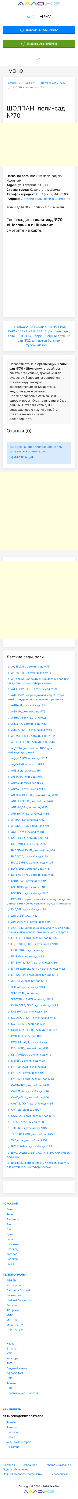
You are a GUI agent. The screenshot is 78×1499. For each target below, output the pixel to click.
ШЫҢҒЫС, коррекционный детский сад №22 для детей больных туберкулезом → (43, 340)
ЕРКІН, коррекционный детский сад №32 (37, 968)
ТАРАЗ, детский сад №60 (27, 1122)
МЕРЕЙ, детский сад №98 (27, 1060)
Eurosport (13, 1305)
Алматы (12, 1427)
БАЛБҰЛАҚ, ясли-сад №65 (28, 844)
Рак (9, 1224)
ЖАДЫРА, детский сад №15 (28, 980)
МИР (10, 1315)
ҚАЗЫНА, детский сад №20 (28, 1011)
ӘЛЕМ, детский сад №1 (25, 770)
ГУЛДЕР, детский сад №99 (28, 909)
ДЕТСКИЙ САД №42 (23, 915)
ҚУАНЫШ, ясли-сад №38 (26, 1036)
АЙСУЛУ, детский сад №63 (28, 723)
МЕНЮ (16, 71)
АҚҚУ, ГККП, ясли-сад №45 (28, 758)
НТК (9, 1378)
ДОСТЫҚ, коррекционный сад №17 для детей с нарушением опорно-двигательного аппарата (39, 930)
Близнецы (13, 1219)
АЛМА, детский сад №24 (26, 782)
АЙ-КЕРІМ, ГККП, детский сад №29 (33, 689)
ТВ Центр (13, 1310)
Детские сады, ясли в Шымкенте (45, 199)
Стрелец (12, 1249)
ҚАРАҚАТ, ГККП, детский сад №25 (33, 1017)
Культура (12, 1358)
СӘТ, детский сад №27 (25, 1109)
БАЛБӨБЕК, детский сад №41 (29, 838)
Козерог (12, 1254)
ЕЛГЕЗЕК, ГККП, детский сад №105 (33, 938)
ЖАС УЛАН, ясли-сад (24, 993)
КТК (9, 1353)
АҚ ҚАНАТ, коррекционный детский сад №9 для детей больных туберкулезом (38, 681)
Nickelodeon (14, 1295)
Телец (10, 1214)
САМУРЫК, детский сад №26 (29, 1091)
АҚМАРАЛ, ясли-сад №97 (27, 764)
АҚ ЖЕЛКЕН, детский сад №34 (30, 672)
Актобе (11, 1422)
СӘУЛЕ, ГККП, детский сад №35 (31, 1103)
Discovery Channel (18, 1290)
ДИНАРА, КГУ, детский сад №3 (30, 921)
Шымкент (13, 1447)
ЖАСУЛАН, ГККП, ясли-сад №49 (31, 999)
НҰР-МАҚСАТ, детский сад (28, 1066)
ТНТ (9, 1363)
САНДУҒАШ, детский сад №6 (29, 1097)
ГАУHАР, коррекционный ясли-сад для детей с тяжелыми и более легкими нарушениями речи (39, 901)
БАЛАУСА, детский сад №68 (29, 856)
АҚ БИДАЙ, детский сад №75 (30, 666)
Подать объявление (42, 43)
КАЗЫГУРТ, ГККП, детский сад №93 (34, 1005)
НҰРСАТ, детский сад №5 (27, 1072)
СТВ (9, 1388)
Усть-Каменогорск (19, 1442)
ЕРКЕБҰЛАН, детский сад (27, 950)
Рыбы (10, 1263)
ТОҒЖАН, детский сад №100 (29, 1128)
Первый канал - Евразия (22, 1393)
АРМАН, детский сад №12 (27, 819)
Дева (10, 1234)
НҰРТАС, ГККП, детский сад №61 (32, 1078)
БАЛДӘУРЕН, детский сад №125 (31, 862)
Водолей (12, 1259)
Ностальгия (14, 1285)
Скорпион (13, 1244)
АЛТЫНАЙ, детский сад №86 (29, 813)
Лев (9, 1229)
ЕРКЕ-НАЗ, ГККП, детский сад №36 (33, 962)
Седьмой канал (17, 1368)
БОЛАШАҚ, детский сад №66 (29, 881)
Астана (11, 1383)
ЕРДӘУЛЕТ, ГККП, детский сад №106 (34, 944)
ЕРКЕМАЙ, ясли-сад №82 (27, 956)
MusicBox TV (15, 1325)
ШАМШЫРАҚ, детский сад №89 (31, 1146)
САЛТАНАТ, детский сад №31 (29, 1085)
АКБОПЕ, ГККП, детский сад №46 (32, 741)
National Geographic (19, 1300)
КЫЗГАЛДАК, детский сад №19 (30, 1054)
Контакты (9, 1464)
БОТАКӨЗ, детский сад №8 (28, 887)
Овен (10, 1209)
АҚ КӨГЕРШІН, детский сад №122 (32, 735)
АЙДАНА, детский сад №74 (28, 705)
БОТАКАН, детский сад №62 (29, 893)
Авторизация (23, 457)
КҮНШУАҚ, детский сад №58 (29, 1048)
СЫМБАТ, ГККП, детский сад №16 (32, 1115)
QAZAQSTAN (15, 1373)
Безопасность (60, 1474)
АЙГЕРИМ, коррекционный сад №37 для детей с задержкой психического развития (35, 697)
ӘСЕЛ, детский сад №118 (27, 831)
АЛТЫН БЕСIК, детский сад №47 (31, 801)
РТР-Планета (15, 1330)
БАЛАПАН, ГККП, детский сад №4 (32, 850)
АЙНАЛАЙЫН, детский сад (28, 717)
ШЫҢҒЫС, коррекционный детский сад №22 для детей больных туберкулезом (38, 1164)
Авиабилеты (12, 1409)
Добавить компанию (42, 29)
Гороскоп (10, 1203)
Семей (11, 1437)
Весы (10, 1239)
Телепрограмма (15, 1274)
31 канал (12, 1348)
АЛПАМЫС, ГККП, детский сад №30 (34, 795)
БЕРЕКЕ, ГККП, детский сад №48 (32, 874)
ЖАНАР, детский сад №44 (27, 987)
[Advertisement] (39, 144)
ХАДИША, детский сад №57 (28, 1140)
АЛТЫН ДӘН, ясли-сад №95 (29, 807)
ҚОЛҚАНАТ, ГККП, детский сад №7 (33, 1030)
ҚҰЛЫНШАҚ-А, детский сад (28, 1042)
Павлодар (13, 1432)
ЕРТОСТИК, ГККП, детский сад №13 (34, 974)
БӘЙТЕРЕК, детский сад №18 (29, 868)
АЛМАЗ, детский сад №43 (27, 789)
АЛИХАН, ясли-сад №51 (26, 776)
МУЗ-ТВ (12, 1320)
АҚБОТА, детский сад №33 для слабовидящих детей (29, 750)
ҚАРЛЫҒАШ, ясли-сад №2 (27, 1023)
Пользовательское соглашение (23, 1474)
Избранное (30, 1464)
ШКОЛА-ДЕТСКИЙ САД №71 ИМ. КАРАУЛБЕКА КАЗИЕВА (39, 1154)
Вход (47, 16)
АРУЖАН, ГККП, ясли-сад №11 (30, 825)
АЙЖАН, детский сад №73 (27, 711)
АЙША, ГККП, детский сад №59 (31, 729)
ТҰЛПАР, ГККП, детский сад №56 (32, 1134)
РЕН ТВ (11, 1280)
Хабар (11, 1343)
